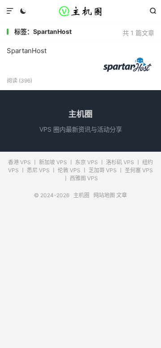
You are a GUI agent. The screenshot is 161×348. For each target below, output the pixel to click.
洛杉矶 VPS (120, 162)
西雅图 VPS (84, 178)
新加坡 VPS (53, 162)
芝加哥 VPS (103, 170)
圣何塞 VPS (139, 170)
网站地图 (104, 195)
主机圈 (80, 11)
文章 (121, 195)
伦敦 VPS (69, 170)
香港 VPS (19, 162)
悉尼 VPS (38, 170)
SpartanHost (27, 50)
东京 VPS (86, 162)
